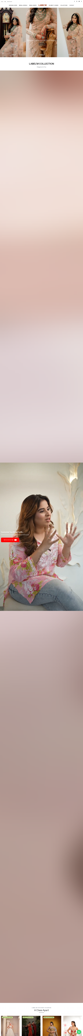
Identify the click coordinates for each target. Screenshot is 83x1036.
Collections (63, 5)
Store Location (9, 1)
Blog (5, 1)
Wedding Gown (13, 5)
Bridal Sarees (33, 5)
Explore (41, 44)
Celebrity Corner (53, 5)
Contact (71, 5)
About (2, 1)
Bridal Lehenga (23, 5)
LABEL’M (43, 5)
